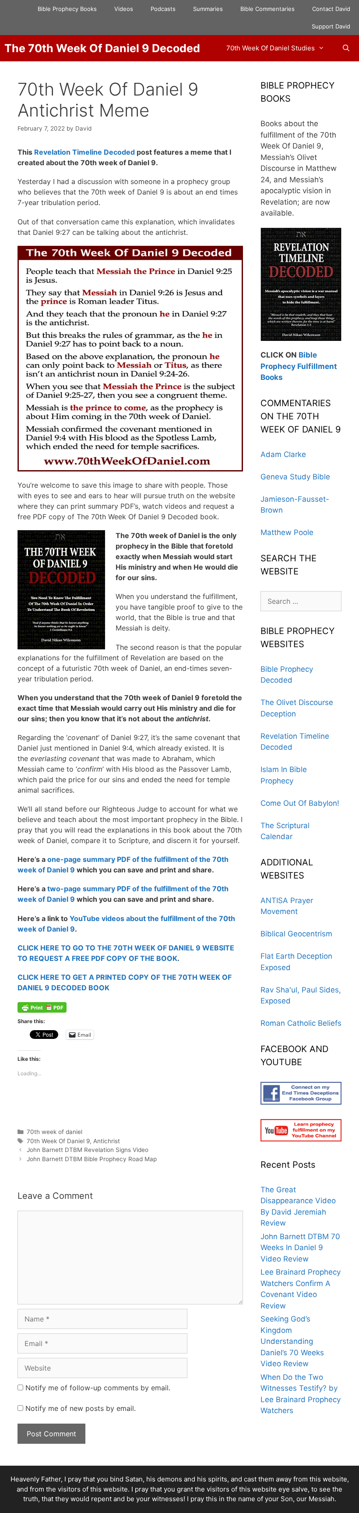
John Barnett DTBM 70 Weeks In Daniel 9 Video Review (300, 1247)
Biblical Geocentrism (296, 933)
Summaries (208, 8)
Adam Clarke (283, 454)
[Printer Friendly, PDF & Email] (42, 1006)
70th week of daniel (54, 1131)
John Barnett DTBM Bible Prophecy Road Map (92, 1158)
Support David (331, 26)
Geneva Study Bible (295, 476)
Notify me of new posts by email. (80, 1408)
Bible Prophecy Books (67, 8)
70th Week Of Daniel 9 (58, 1140)
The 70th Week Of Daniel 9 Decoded (102, 48)
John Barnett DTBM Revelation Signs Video (87, 1149)
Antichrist (106, 1140)
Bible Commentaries (267, 8)
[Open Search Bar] (346, 48)
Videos (123, 8)
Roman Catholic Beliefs (300, 1023)
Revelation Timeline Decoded (84, 152)
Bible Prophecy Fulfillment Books (298, 366)
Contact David (331, 8)
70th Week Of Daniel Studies (270, 48)
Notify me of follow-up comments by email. (97, 1387)
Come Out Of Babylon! (299, 803)
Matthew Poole (286, 532)
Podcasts (163, 8)
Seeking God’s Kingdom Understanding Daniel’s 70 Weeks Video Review (292, 1341)
